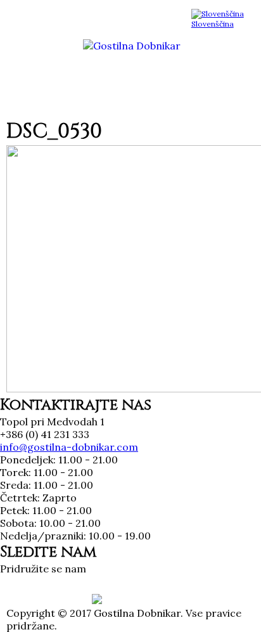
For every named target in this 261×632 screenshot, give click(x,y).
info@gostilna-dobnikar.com (69, 447)
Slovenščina (212, 24)
